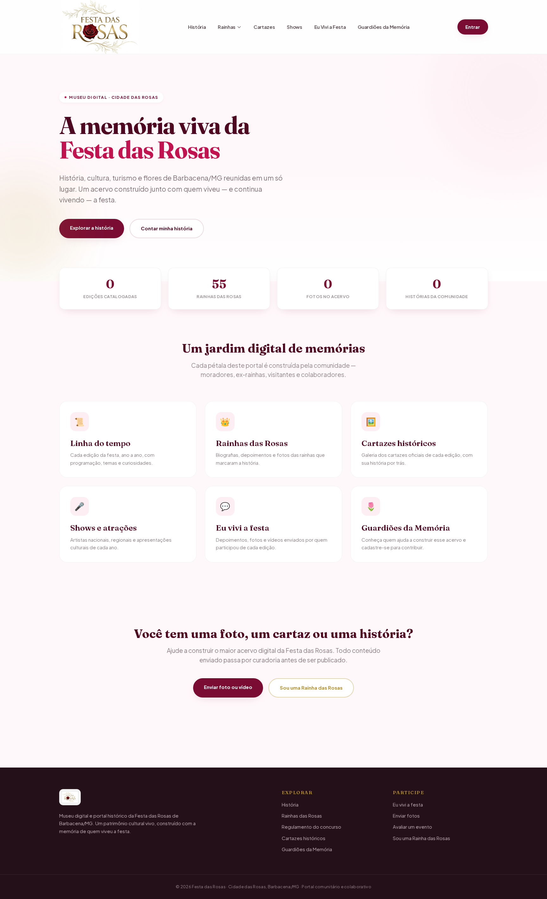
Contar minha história (166, 228)
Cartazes (264, 27)
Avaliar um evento (412, 827)
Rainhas (226, 27)
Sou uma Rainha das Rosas (311, 688)
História (197, 27)
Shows (294, 27)
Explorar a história (91, 228)
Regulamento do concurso (311, 827)
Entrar (472, 27)
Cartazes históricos (303, 838)
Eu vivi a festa (408, 804)
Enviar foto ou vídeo (228, 687)
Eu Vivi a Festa (330, 27)
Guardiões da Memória (384, 27)
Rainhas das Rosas (302, 816)
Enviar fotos (406, 816)
